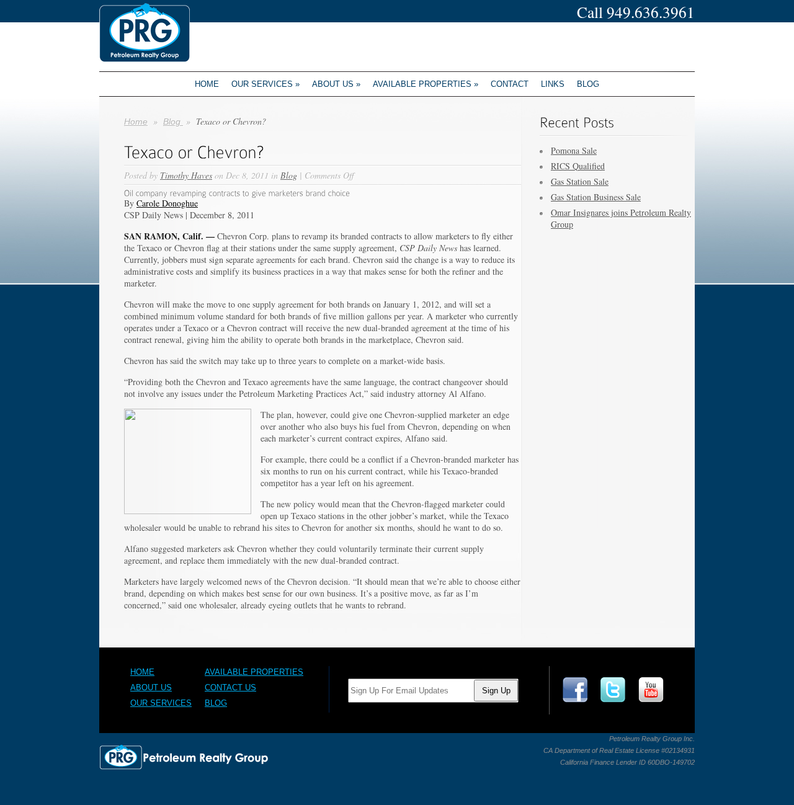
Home (207, 84)
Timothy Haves (186, 175)
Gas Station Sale (580, 181)
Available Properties (425, 84)
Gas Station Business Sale (596, 197)
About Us (151, 687)
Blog (588, 84)
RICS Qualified (578, 166)
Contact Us (230, 687)
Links (552, 84)
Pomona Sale (574, 150)
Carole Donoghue (167, 203)
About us (336, 84)
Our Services (265, 84)
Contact (510, 84)
